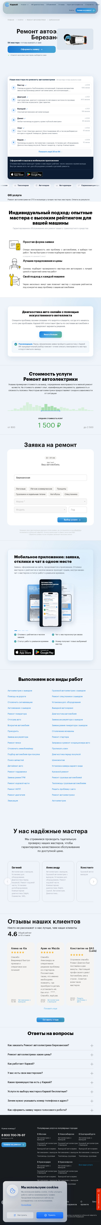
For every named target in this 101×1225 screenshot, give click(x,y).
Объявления (51, 4)
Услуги (23, 4)
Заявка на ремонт (84, 10)
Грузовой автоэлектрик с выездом (68, 691)
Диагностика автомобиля (64, 714)
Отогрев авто (14, 720)
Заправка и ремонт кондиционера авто (71, 743)
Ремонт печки (14, 743)
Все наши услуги (86, 1165)
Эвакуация (13, 801)
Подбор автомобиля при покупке (24, 754)
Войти (71, 10)
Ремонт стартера (60, 737)
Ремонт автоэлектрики (63, 795)
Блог (98, 4)
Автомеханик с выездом (19, 708)
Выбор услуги (70, 520)
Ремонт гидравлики (17, 772)
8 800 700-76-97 (13, 1135)
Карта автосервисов (75, 4)
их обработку (76, 530)
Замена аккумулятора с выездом (67, 720)
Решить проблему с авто (64, 789)
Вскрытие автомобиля (18, 725)
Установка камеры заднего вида (67, 766)
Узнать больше (50, 334)
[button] (32, 49)
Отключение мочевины (63, 731)
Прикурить (13, 731)
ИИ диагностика (37, 4)
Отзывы (61, 4)
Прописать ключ (60, 749)
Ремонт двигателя (16, 795)
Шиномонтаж (58, 760)
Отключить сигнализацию (20, 702)
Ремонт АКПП (14, 789)
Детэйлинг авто (15, 766)
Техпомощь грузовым (46, 1156)
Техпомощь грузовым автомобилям (69, 783)
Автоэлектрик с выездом (20, 691)
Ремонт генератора (17, 714)
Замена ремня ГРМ (16, 778)
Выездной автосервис (62, 708)
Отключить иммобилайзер (20, 749)
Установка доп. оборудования (66, 702)
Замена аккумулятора (18, 737)
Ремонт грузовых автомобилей (67, 778)
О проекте (89, 4)
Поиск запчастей (16, 760)
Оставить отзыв (51, 1020)
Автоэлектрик (59, 801)
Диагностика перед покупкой (66, 754)
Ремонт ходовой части (18, 783)
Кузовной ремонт (60, 772)
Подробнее (26, 1205)
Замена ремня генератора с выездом (69, 725)
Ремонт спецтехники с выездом (67, 697)
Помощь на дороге (17, 697)
